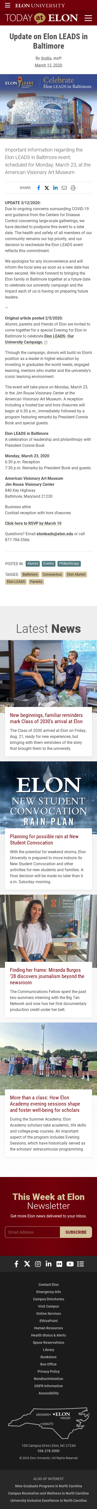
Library (48, 1349)
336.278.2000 (48, 1450)
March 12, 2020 (48, 65)
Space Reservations (48, 1342)
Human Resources (48, 1328)
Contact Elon (49, 1284)
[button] (7, 5)
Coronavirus (52, 574)
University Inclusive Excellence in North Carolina (48, 1500)
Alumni (32, 563)
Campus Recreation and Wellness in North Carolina (48, 1493)
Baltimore (30, 574)
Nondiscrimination (48, 1378)
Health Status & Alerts (48, 1335)
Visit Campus (48, 1306)
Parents (36, 581)
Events (48, 563)
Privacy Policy (49, 1371)
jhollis (46, 58)
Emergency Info (48, 1291)
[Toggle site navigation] (87, 18)
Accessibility (49, 1393)
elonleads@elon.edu (55, 533)
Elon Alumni (76, 574)
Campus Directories (48, 1299)
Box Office (48, 1364)
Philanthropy (69, 563)
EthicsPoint (49, 1320)
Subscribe (76, 1232)
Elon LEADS (16, 581)
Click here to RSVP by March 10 (33, 523)
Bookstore (49, 1356)
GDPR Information (48, 1385)
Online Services (48, 1313)
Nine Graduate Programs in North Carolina (48, 1486)
